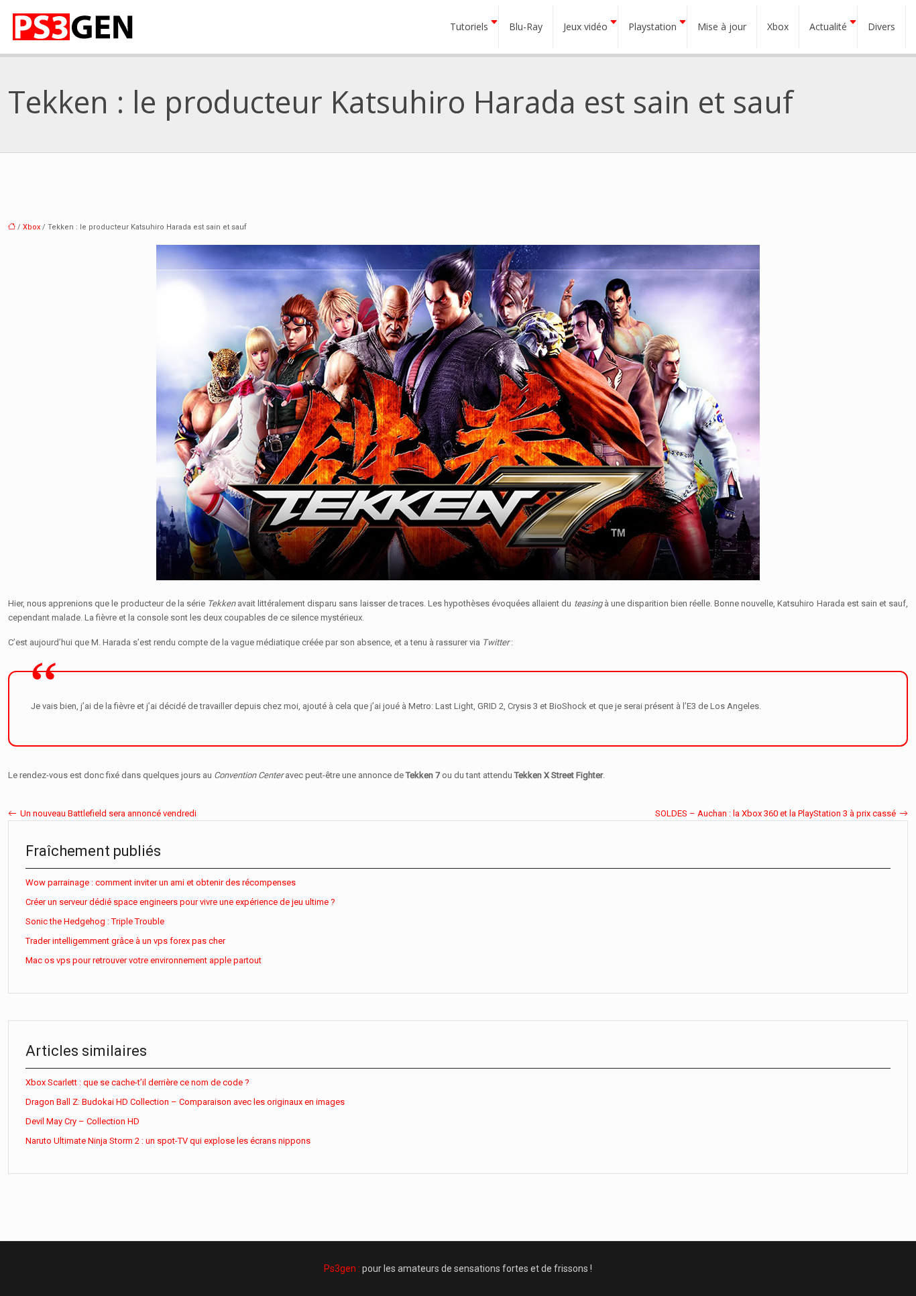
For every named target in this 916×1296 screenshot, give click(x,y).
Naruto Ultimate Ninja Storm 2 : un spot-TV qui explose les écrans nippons (167, 1141)
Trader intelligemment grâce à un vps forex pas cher (125, 941)
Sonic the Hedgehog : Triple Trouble (94, 921)
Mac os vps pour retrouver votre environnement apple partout (143, 960)
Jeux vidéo (585, 26)
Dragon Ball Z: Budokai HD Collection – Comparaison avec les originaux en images (185, 1102)
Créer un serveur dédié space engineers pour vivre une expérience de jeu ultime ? (180, 902)
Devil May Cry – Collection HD (82, 1121)
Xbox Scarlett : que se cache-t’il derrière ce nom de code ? (137, 1082)
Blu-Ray (525, 26)
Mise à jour (721, 26)
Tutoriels (469, 26)
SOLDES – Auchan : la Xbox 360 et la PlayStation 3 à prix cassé (775, 813)
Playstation (652, 26)
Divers (881, 26)
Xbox (778, 26)
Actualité (828, 26)
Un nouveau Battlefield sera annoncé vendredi (108, 813)
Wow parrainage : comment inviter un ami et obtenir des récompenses (160, 882)
